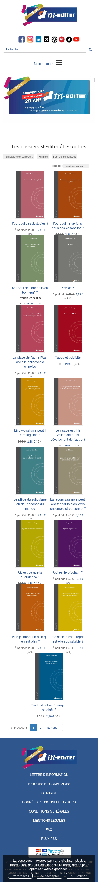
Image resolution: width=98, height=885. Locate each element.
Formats (43, 156)
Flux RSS (49, 838)
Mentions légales (49, 820)
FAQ (49, 829)
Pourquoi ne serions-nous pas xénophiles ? (68, 225)
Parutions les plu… (75, 166)
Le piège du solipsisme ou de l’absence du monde (30, 504)
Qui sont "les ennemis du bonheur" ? (30, 290)
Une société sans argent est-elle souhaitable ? (67, 639)
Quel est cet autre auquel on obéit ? (49, 707)
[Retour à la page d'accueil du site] (49, 14)
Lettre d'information (49, 774)
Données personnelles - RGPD (49, 802)
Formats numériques (64, 156)
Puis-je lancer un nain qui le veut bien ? (30, 639)
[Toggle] (59, 62)
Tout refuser (78, 876)
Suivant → (53, 727)
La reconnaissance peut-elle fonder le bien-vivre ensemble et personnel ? (68, 504)
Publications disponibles (18, 156)
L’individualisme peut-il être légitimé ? (30, 432)
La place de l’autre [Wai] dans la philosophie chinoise (30, 362)
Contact (49, 793)
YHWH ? (68, 287)
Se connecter (43, 63)
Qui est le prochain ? (68, 572)
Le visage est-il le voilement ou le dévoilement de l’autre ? (68, 435)
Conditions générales (49, 811)
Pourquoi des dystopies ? (30, 223)
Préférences (20, 876)
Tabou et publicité (68, 357)
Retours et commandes (49, 783)
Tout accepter (49, 876)
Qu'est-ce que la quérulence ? (30, 574)
